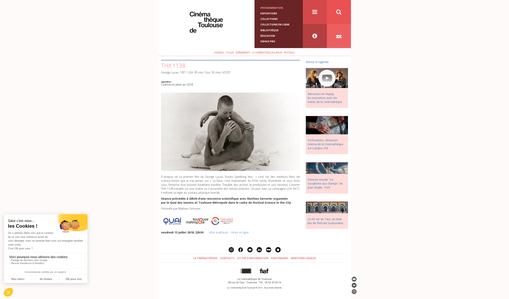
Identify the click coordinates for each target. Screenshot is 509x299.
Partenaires (279, 258)
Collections (269, 19)
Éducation (267, 36)
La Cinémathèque (205, 258)
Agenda (219, 52)
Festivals (289, 52)
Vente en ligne (240, 232)
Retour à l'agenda (317, 62)
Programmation (271, 8)
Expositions (268, 13)
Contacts (227, 258)
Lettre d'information (252, 258)
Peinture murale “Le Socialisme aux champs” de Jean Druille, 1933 (325, 183)
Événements (243, 52)
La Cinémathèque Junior (267, 52)
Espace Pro (267, 41)
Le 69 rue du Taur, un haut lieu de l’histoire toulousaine (325, 221)
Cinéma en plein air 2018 (177, 84)
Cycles (230, 52)
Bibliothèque (269, 30)
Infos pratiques (218, 232)
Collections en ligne (274, 24)
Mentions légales (303, 258)
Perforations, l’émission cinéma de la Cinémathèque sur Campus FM (325, 144)
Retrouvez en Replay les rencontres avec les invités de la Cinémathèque (325, 98)
